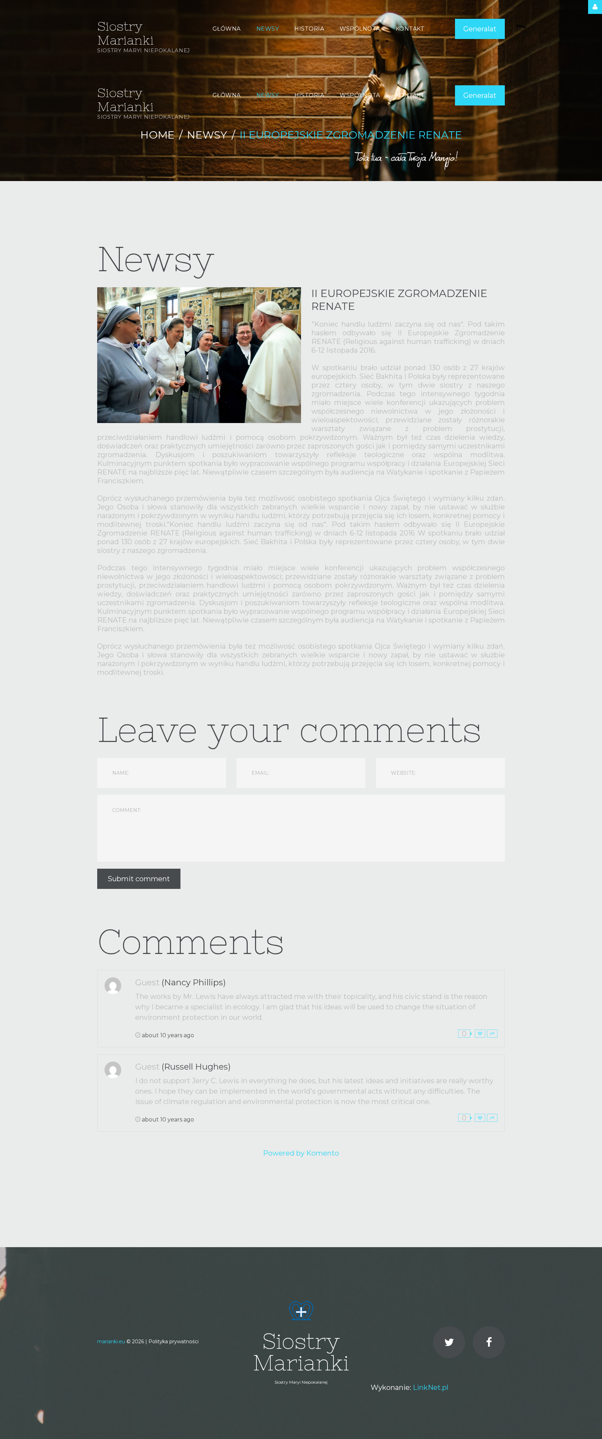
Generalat (479, 29)
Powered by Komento (301, 1153)
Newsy (207, 134)
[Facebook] (489, 1342)
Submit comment (139, 879)
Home (157, 134)
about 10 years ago (168, 1035)
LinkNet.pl (430, 1387)
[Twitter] (449, 1342)
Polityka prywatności (173, 1341)
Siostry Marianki (125, 33)
